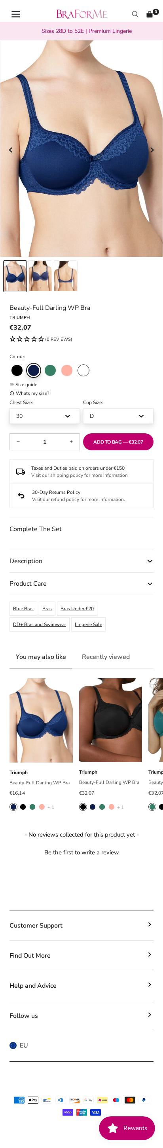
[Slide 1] (40, 276)
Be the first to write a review (81, 852)
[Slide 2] (66, 276)
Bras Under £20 (77, 608)
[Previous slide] (11, 150)
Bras (47, 608)
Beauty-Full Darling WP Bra (39, 783)
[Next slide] (152, 150)
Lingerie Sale (88, 624)
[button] (40, 339)
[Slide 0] (15, 276)
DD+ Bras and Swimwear (39, 624)
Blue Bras (23, 608)
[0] (150, 14)
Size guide (26, 384)
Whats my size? (32, 393)
